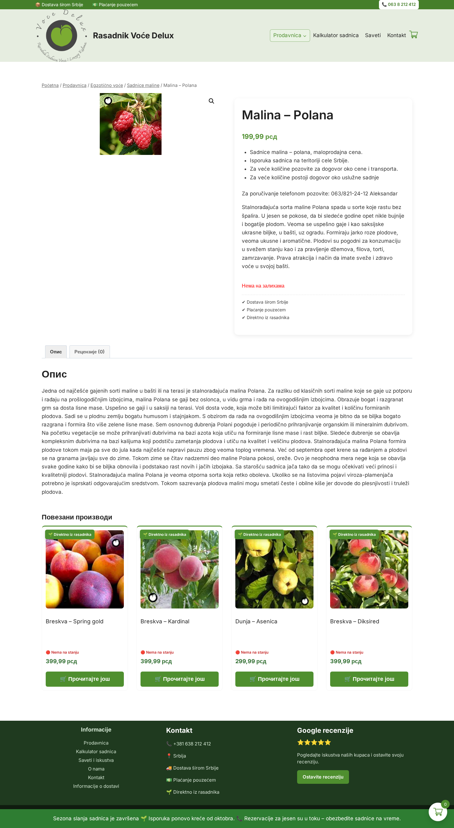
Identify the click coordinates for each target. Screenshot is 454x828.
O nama (96, 769)
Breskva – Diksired (354, 621)
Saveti (373, 35)
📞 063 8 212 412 (399, 4)
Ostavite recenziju (323, 777)
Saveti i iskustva (96, 760)
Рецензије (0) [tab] (89, 352)
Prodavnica (96, 743)
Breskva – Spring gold (74, 621)
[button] (211, 101)
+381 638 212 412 (192, 744)
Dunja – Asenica (256, 621)
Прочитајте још (89, 679)
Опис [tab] (56, 352)
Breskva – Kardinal (165, 621)
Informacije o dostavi (96, 786)
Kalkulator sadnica (336, 35)
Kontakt (396, 35)
